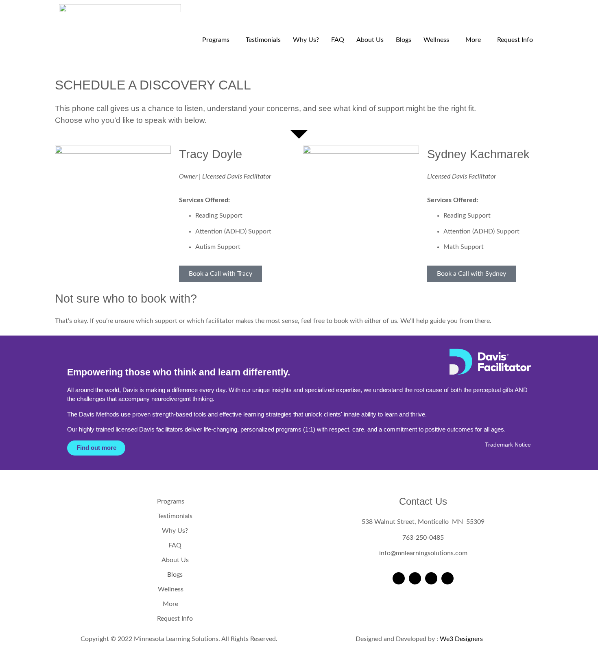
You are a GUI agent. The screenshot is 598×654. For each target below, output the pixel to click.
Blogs (403, 40)
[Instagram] (415, 578)
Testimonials (263, 40)
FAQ (337, 40)
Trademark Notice (508, 445)
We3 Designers (461, 639)
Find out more (96, 447)
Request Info (515, 40)
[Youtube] (431, 578)
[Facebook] (399, 578)
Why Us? (306, 40)
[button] (218, 40)
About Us (370, 40)
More (473, 40)
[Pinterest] (447, 578)
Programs (215, 40)
